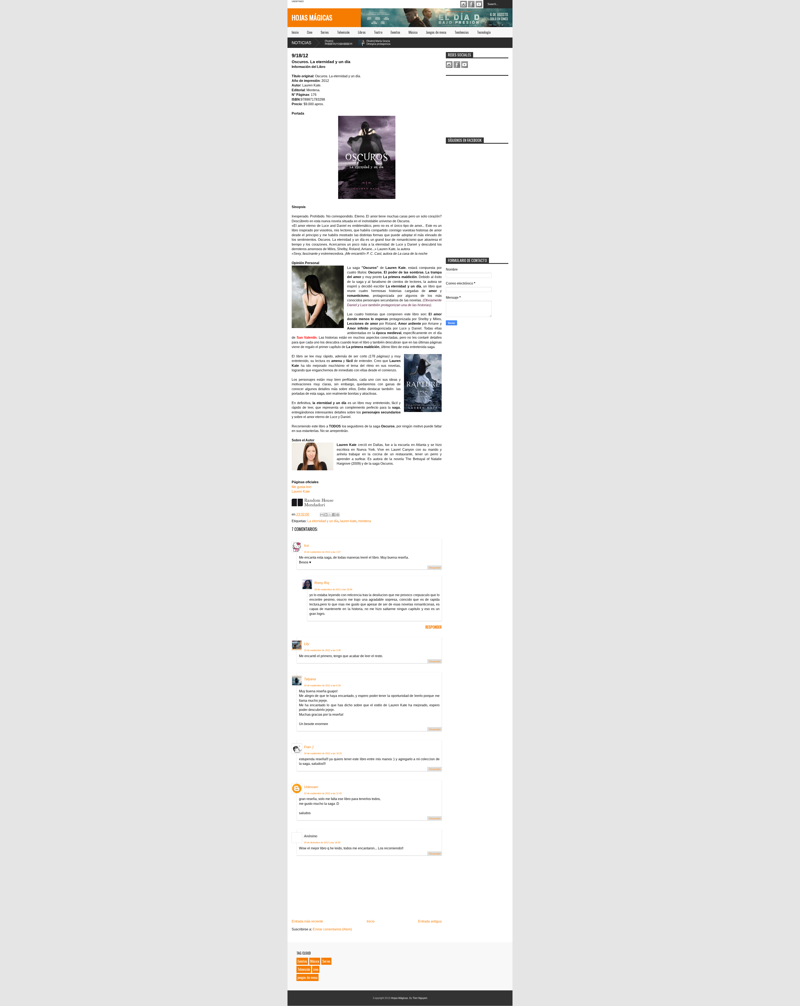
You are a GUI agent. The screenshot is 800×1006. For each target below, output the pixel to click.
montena (364, 521)
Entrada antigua (430, 921)
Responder (435, 568)
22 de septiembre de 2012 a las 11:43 (323, 793)
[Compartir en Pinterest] (338, 515)
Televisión (343, 32)
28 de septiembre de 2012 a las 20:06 (333, 589)
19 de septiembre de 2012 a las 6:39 (322, 685)
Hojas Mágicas (312, 17)
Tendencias (462, 32)
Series (325, 32)
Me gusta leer (302, 487)
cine (315, 969)
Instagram (463, 4)
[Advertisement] (477, 104)
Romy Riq (321, 583)
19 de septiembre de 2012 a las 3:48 (322, 650)
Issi (306, 545)
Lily (306, 644)
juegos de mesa (308, 977)
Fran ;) (309, 747)
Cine (309, 32)
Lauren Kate (301, 491)
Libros (362, 32)
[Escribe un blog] (326, 515)
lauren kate (348, 521)
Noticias (301, 42)
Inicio (295, 32)
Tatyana (310, 679)
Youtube (479, 4)
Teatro (378, 32)
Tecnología (484, 32)
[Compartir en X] (330, 515)
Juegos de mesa (436, 32)
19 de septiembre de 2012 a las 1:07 (322, 552)
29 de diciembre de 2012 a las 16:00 (322, 842)
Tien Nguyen (420, 998)
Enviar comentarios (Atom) (332, 929)
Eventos (395, 32)
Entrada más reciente (307, 921)
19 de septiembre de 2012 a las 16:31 (323, 753)
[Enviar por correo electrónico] (322, 515)
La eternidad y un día (322, 521)
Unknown (311, 787)
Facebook (471, 4)
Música (413, 32)
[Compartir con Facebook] (334, 515)
